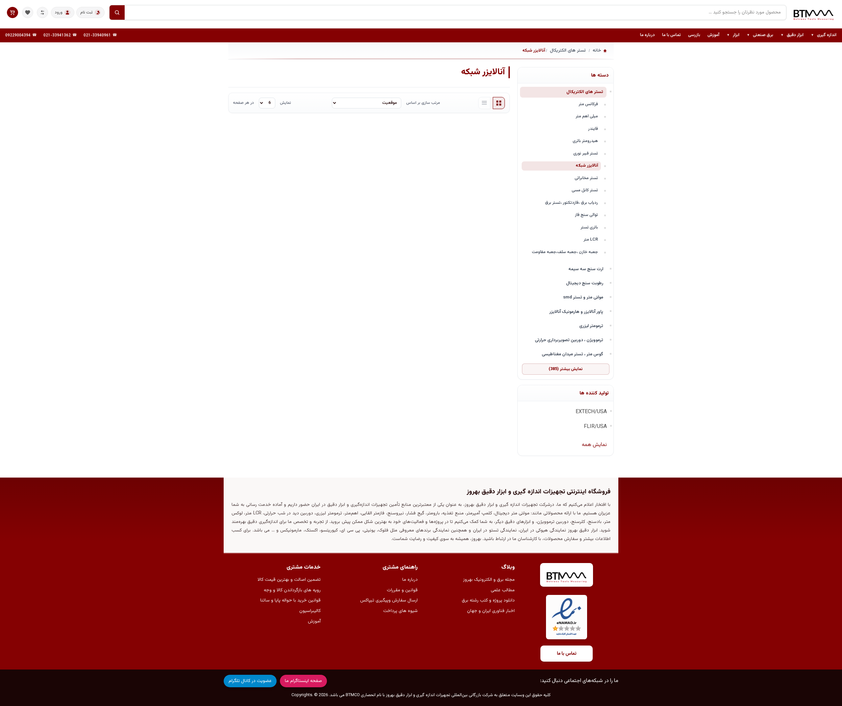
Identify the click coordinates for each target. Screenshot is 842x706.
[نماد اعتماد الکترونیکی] (566, 617)
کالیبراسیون (310, 611)
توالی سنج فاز (586, 215)
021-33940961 (97, 35)
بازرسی (694, 35)
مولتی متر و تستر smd (583, 297)
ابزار (733, 35)
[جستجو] (117, 12)
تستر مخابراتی (586, 178)
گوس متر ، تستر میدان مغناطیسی (572, 354)
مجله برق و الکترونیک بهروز (489, 579)
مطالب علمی (503, 590)
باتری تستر (589, 227)
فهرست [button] (484, 103)
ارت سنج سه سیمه (585, 269)
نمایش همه (594, 445)
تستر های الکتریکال (584, 91)
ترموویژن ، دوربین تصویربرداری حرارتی (569, 340)
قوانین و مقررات (402, 590)
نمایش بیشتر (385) (565, 369)
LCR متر (590, 239)
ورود (58, 12)
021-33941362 (57, 35)
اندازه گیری (823, 35)
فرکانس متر (588, 104)
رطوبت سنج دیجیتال (584, 283)
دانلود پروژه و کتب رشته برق (488, 600)
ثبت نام (86, 12)
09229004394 (18, 35)
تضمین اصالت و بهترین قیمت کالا (289, 579)
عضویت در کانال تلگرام (250, 681)
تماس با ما (671, 35)
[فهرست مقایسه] (42, 12)
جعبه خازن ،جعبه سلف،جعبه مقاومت (565, 252)
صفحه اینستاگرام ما (303, 681)
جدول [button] (499, 103)
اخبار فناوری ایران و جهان (491, 611)
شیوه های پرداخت (400, 611)
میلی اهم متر (587, 116)
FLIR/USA (595, 427)
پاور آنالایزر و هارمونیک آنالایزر (576, 311)
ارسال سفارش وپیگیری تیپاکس (389, 600)
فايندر (593, 129)
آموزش (713, 35)
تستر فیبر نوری (585, 153)
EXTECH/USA (591, 412)
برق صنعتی (760, 35)
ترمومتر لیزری (591, 325)
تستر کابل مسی (585, 190)
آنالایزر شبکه (587, 165)
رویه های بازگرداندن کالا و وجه (292, 590)
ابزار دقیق (792, 35)
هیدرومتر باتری (585, 141)
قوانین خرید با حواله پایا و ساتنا (290, 600)
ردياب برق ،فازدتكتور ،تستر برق (571, 203)
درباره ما (647, 35)
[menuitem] (823, 35)
